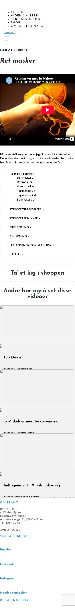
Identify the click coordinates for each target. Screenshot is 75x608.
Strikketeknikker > (25, 218)
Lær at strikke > (22, 174)
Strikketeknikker (23, 368)
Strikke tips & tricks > (27, 209)
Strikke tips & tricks (24, 432)
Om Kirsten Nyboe (28, 25)
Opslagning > (20, 227)
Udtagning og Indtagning (26, 496)
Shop (15, 22)
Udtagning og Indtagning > (32, 245)
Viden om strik (25, 15)
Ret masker (24, 182)
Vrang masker (25, 186)
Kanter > (17, 254)
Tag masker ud (26, 190)
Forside (18, 12)
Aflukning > (19, 236)
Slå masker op (25, 199)
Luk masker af (25, 177)
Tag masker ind (26, 195)
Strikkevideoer (25, 18)
